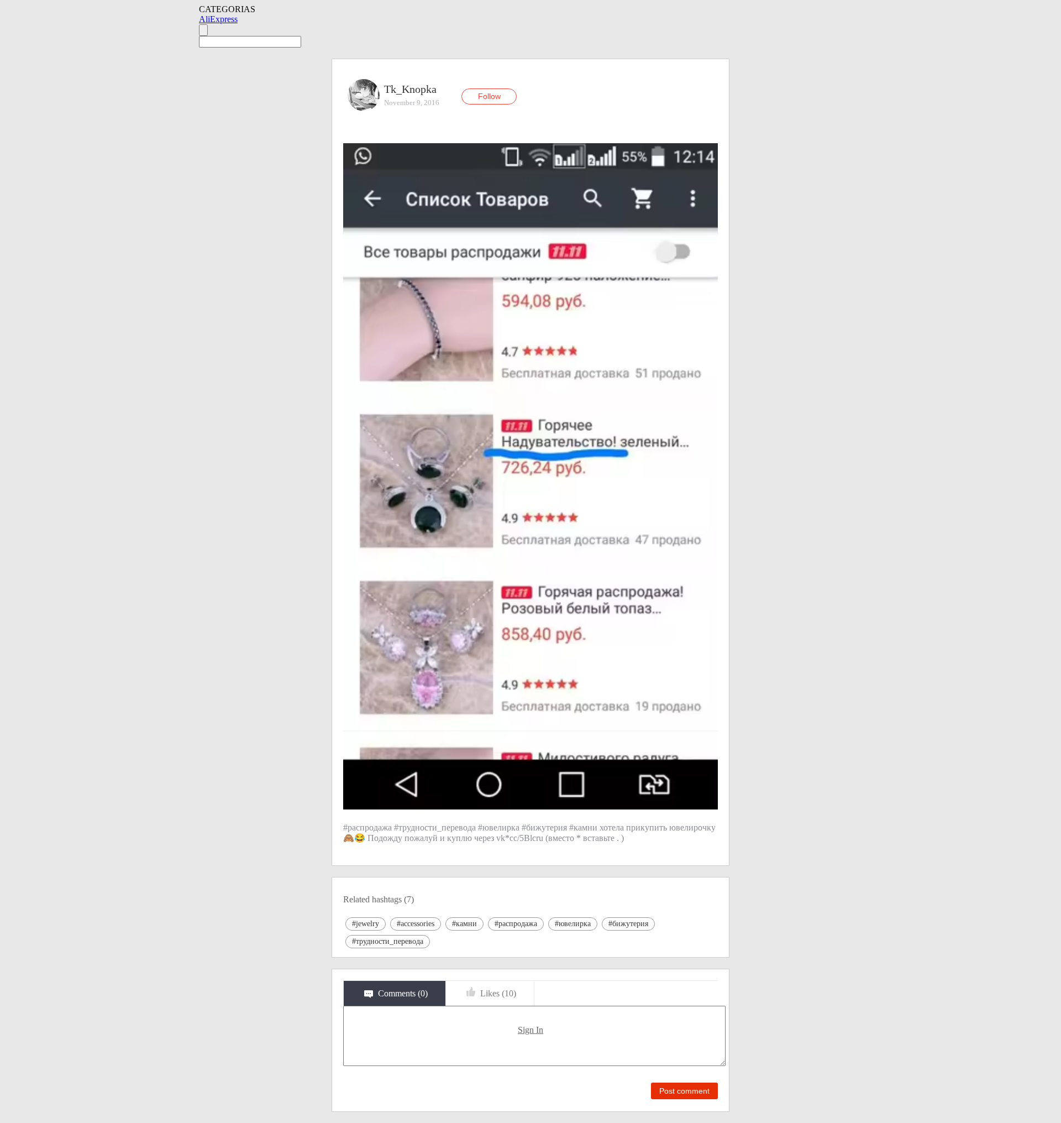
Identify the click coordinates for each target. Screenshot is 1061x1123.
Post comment (684, 1091)
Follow (489, 96)
